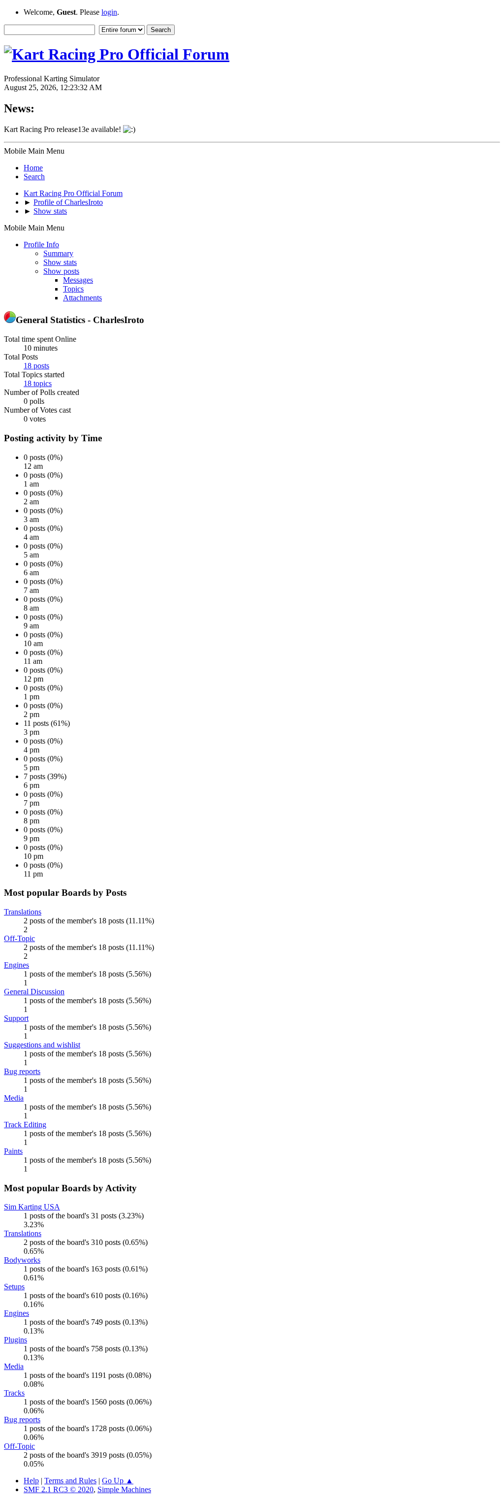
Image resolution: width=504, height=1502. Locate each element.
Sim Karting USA (32, 1207)
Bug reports (22, 1071)
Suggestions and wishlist (42, 1045)
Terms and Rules (70, 1480)
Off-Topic (19, 938)
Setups (14, 1286)
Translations (22, 912)
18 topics (38, 383)
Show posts (61, 271)
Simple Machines (124, 1489)
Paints (13, 1151)
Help (31, 1480)
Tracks (14, 1393)
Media (14, 1098)
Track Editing (25, 1124)
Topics (73, 289)
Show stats (60, 262)
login (109, 12)
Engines (16, 965)
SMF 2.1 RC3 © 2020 (59, 1489)
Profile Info (41, 244)
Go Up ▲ (117, 1480)
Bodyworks (22, 1260)
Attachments (82, 298)
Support (16, 1018)
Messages (78, 280)
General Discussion (34, 991)
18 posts (36, 365)
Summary (58, 253)
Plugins (15, 1340)
